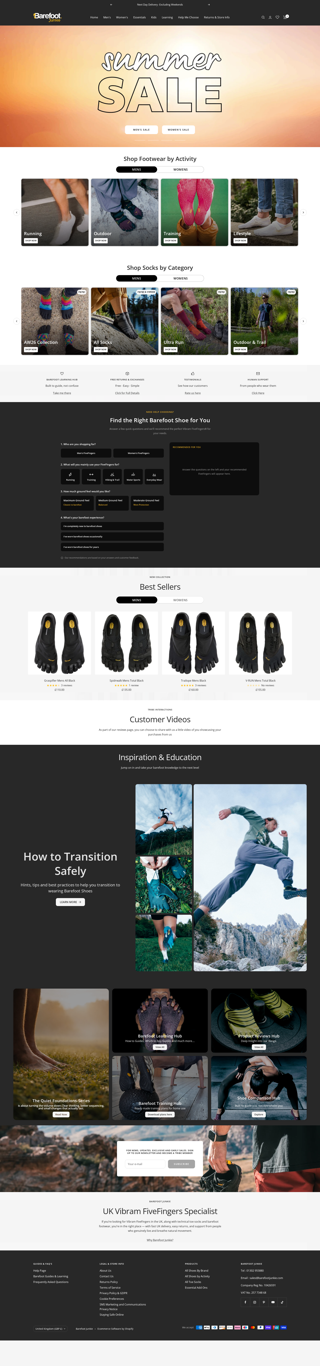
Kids (153, 17)
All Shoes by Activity (197, 1276)
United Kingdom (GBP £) (49, 1328)
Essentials (139, 17)
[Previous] (16, 212)
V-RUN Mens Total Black (261, 680)
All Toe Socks (193, 1282)
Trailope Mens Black (193, 680)
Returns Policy (109, 1282)
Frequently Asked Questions (50, 1282)
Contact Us (107, 1276)
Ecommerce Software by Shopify (115, 1328)
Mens (136, 600)
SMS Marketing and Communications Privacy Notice (123, 1307)
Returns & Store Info (217, 17)
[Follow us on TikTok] (282, 1302)
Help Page (39, 1270)
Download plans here (160, 1114)
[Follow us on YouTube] (273, 1302)
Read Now (61, 1114)
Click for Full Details (127, 393)
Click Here (258, 393)
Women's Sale (178, 129)
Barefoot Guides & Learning (50, 1276)
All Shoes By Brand (196, 1270)
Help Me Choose (188, 17)
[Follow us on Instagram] (254, 1302)
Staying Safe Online (112, 1314)
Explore (258, 1114)
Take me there (62, 393)
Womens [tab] (181, 169)
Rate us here (193, 393)
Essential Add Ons (196, 1287)
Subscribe (181, 1164)
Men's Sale (141, 129)
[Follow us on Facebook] (245, 1302)
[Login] (270, 17)
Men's (107, 17)
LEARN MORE (68, 902)
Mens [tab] (136, 169)
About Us (105, 1270)
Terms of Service (110, 1287)
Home (94, 17)
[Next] (303, 212)
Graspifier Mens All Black (59, 680)
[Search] (263, 17)
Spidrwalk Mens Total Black (127, 680)
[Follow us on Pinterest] (263, 1302)
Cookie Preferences (112, 1299)
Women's (122, 17)
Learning (167, 17)
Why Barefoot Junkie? (160, 1240)
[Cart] (285, 17)
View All (160, 1047)
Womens (180, 600)
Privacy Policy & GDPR (113, 1293)
